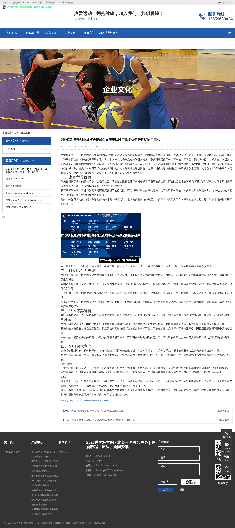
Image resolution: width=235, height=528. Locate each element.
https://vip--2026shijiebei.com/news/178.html (89, 401)
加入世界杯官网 (108, 32)
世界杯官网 (50, 2)
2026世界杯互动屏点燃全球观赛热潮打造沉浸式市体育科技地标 (103, 420)
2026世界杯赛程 (65, 2)
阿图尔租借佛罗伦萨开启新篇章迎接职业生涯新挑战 (97, 410)
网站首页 (12, 32)
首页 (16, 132)
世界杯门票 (99, 523)
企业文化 (70, 32)
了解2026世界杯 (12, 451)
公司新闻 (10, 149)
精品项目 (50, 32)
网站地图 (222, 2)
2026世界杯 (36, 2)
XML (230, 2)
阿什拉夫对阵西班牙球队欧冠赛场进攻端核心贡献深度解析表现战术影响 (44, 466)
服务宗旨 (89, 32)
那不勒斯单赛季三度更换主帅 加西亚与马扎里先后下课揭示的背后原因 (44, 480)
